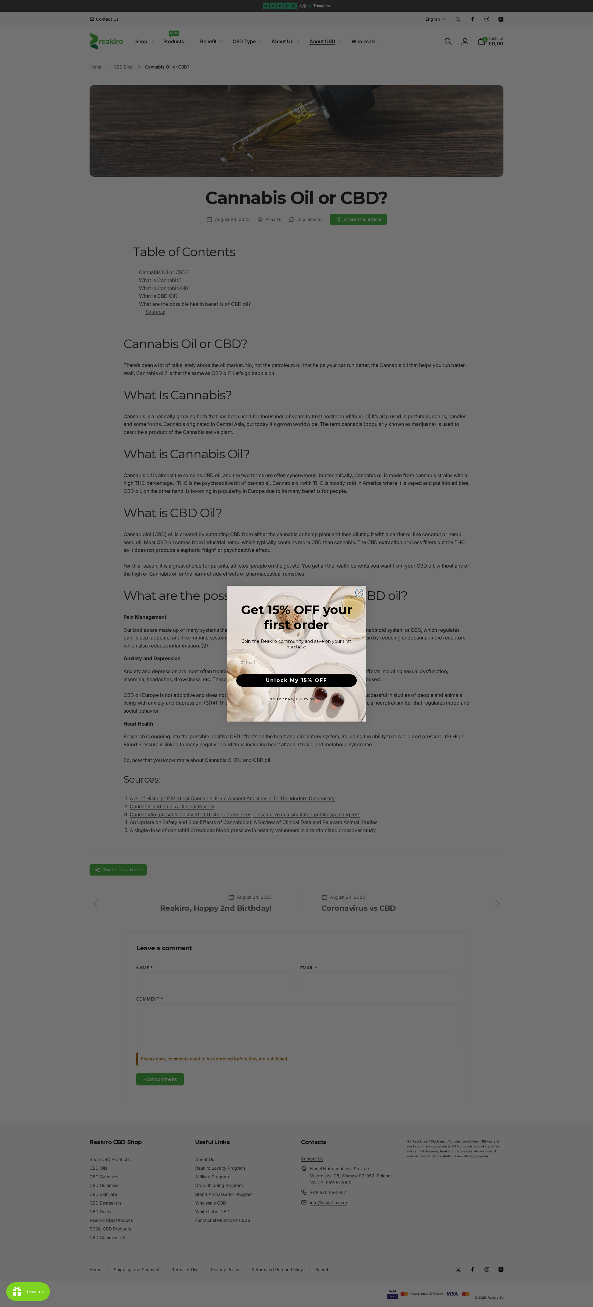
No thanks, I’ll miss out (296, 699)
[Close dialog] (359, 592)
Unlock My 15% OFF (296, 680)
